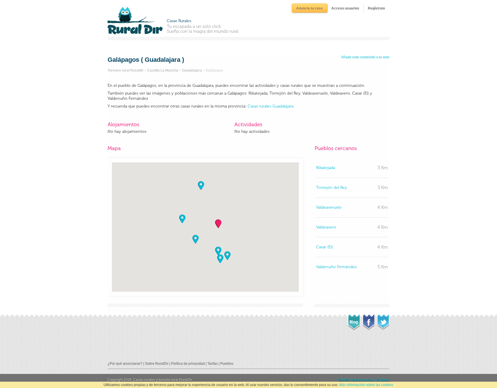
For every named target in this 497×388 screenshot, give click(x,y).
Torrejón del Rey (331, 187)
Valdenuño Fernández (336, 266)
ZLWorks (382, 380)
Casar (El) (324, 247)
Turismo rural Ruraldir (126, 70)
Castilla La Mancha (162, 70)
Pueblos (226, 364)
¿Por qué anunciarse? (125, 364)
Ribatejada (325, 167)
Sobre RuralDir (157, 364)
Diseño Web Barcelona (356, 380)
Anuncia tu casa (309, 8)
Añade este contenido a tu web (365, 57)
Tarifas (212, 364)
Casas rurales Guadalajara (270, 106)
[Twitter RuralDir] (383, 320)
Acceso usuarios (345, 8)
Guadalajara (192, 70)
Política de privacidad (188, 364)
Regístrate (376, 8)
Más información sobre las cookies (366, 385)
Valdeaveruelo (329, 207)
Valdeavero (326, 227)
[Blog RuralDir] (354, 320)
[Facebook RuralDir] (368, 320)
